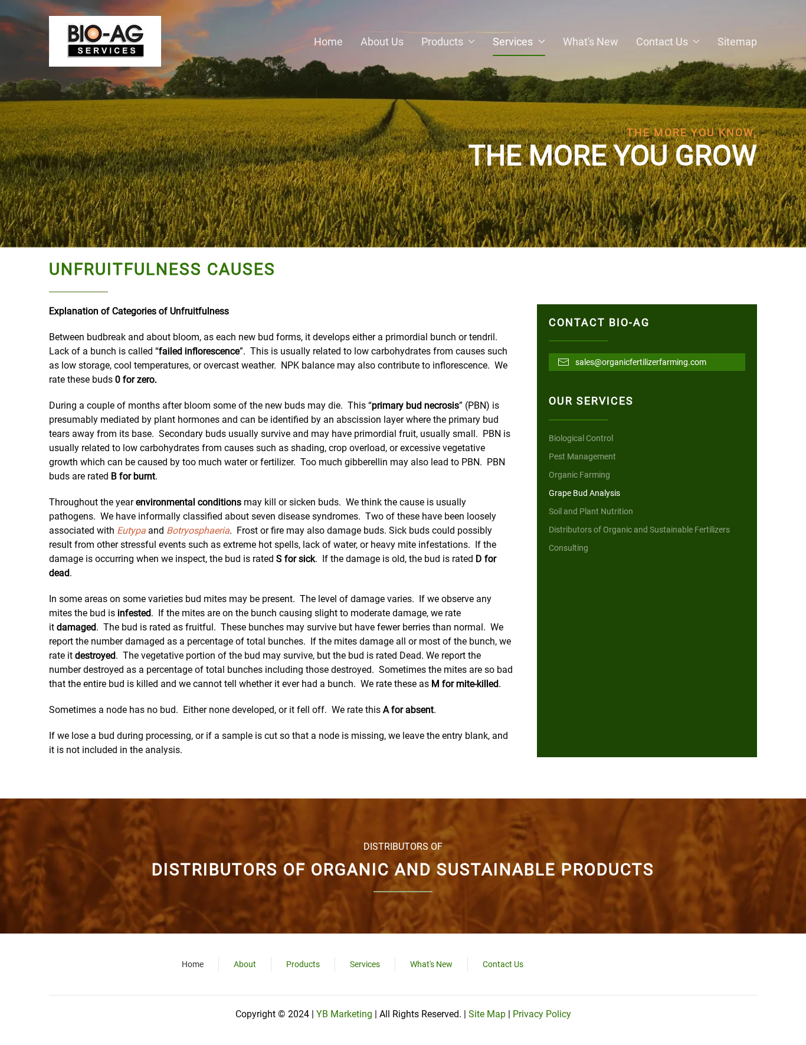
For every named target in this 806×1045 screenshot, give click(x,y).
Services (365, 964)
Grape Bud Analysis (584, 493)
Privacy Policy (542, 1014)
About (245, 964)
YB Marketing (345, 1014)
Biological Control (581, 438)
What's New (590, 41)
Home (328, 41)
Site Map (487, 1014)
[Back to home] (105, 41)
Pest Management (582, 456)
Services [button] (513, 41)
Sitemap (737, 41)
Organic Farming (579, 474)
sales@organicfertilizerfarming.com (640, 362)
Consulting (568, 548)
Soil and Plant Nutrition (591, 511)
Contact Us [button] (662, 41)
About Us (382, 41)
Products (303, 964)
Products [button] (442, 41)
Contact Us (503, 964)
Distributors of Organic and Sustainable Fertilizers (639, 529)
